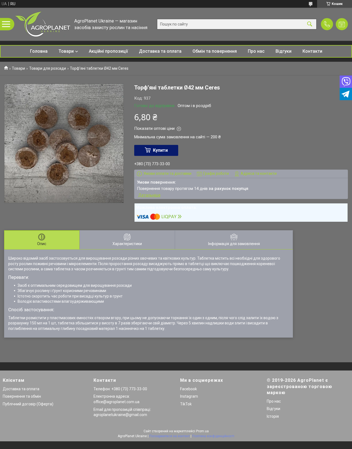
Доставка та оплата (160, 51)
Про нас (256, 51)
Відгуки (284, 51)
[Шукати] (309, 24)
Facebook (188, 389)
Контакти (312, 51)
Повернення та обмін (22, 396)
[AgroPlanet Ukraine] (42, 24)
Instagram (189, 396)
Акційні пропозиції (108, 51)
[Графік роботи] (342, 24)
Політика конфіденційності (213, 436)
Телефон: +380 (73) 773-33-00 (120, 389)
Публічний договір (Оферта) (28, 404)
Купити (160, 150)
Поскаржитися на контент (169, 436)
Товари (66, 51)
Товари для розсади (47, 68)
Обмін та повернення (215, 51)
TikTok (186, 404)
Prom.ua (202, 431)
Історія (273, 416)
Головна (39, 51)
